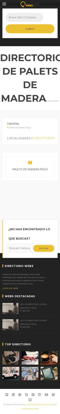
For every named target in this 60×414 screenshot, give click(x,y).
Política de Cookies (30, 408)
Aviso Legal (29, 404)
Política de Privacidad (46, 404)
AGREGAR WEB (10, 288)
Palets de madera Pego (30, 169)
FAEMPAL (13, 123)
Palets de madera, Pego (20, 127)
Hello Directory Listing (33, 304)
